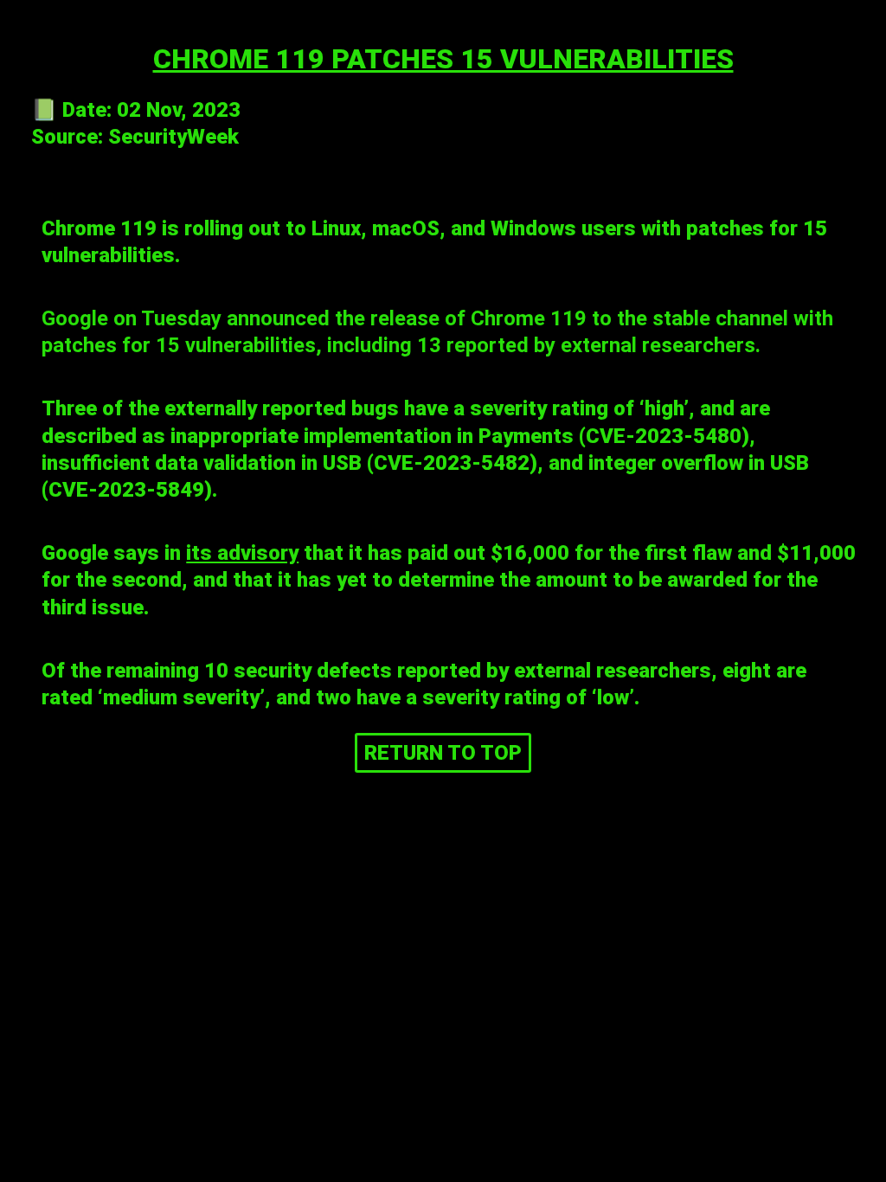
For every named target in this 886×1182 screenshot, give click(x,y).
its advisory (242, 553)
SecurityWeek (173, 137)
